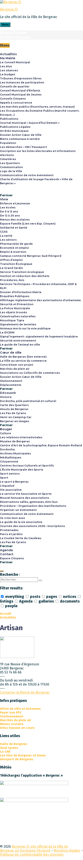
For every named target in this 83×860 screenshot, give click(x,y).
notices (69, 596)
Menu (5, 24)
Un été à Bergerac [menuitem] (15, 37)
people (10, 606)
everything (14, 596)
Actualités (8, 617)
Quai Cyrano (9, 748)
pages (51, 596)
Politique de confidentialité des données (32, 855)
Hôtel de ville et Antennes (20, 709)
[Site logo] (10, 2)
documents (69, 601)
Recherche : (10, 574)
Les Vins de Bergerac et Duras (23, 755)
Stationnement (11, 716)
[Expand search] (1, 571)
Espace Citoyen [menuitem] (13, 32)
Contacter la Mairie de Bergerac (25, 692)
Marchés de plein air (15, 720)
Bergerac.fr (9, 9)
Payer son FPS (10, 712)
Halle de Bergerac (13, 744)
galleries (46, 601)
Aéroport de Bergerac (16, 759)
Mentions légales (67, 851)
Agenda (25, 601)
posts (35, 596)
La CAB (5, 751)
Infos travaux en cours (17, 728)
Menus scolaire (11, 724)
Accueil (5, 613)
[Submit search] (40, 580)
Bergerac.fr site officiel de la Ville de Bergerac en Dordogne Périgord (34, 849)
